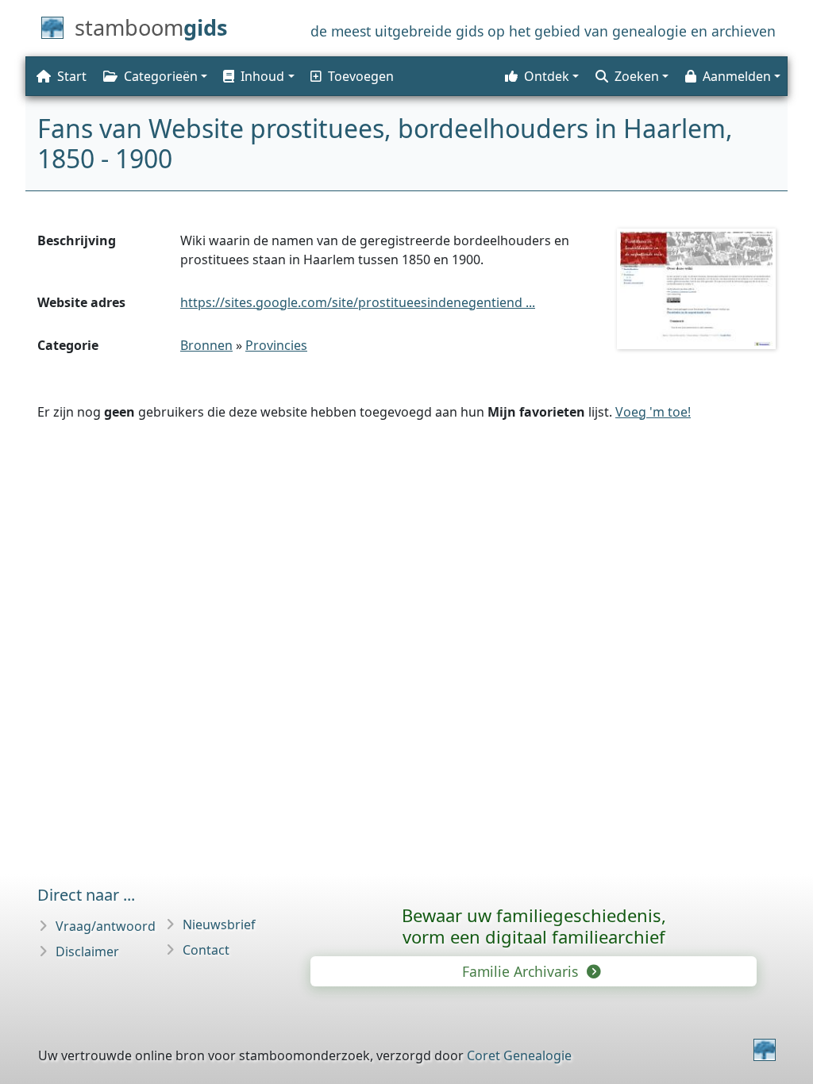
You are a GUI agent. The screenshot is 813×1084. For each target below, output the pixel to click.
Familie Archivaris (522, 971)
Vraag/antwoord (106, 926)
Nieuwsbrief (219, 924)
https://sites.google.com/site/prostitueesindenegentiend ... (357, 302)
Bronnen (206, 345)
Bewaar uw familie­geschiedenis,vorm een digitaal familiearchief (534, 925)
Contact (206, 950)
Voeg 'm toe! (653, 412)
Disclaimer (87, 951)
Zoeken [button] (637, 76)
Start (72, 76)
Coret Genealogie (519, 1055)
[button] (257, 76)
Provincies (276, 345)
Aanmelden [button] (737, 76)
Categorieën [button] (161, 76)
